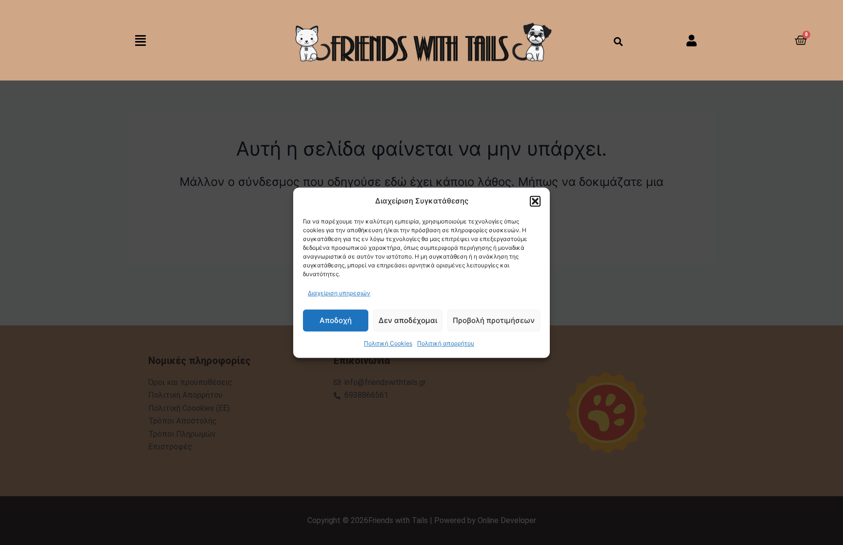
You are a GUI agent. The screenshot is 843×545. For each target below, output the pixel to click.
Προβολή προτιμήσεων (494, 320)
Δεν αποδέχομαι (408, 320)
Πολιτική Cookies (388, 343)
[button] (535, 201)
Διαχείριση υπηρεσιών (339, 293)
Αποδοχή (336, 320)
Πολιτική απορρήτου (445, 343)
